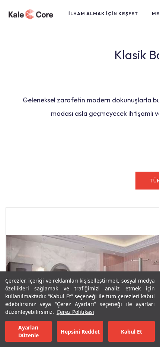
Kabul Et (131, 331)
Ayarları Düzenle (28, 331)
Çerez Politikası (75, 311)
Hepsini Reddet (80, 331)
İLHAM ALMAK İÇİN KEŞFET (103, 13)
